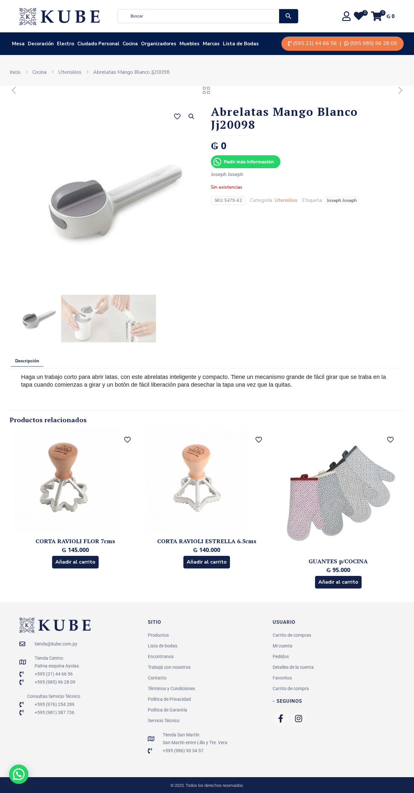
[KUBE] (59, 16)
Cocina (39, 72)
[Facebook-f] (281, 718)
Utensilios (70, 72)
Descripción (27, 360)
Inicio (15, 72)
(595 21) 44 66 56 (315, 43)
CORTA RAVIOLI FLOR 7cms (75, 541)
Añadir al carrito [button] (75, 562)
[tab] (27, 361)
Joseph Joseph (342, 200)
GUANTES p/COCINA (338, 561)
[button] (191, 116)
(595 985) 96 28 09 (373, 43)
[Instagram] (298, 718)
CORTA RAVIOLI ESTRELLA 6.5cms (206, 541)
